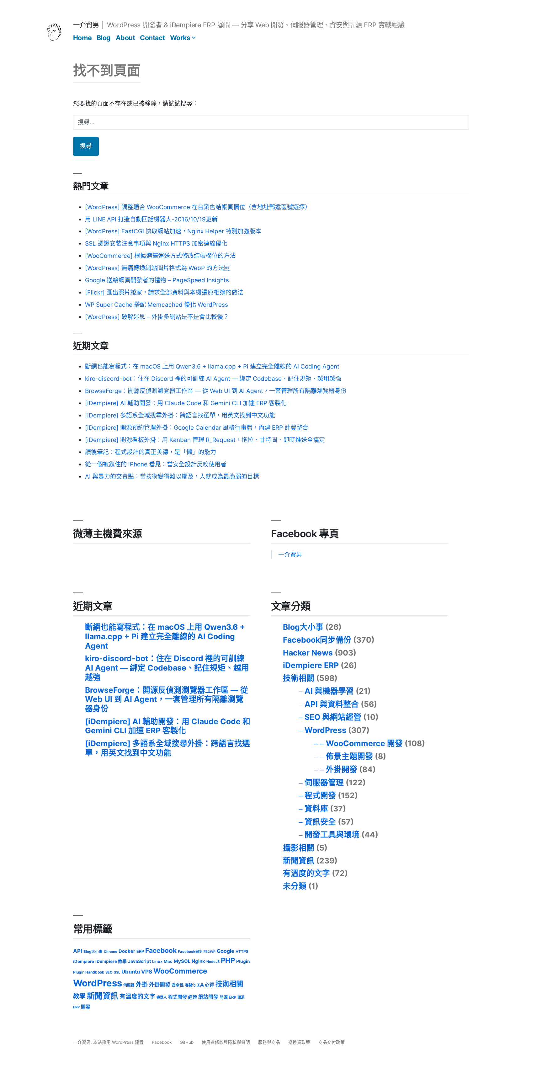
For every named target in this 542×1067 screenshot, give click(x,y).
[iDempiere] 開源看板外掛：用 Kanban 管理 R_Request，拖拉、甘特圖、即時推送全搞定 (205, 439)
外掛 (142, 984)
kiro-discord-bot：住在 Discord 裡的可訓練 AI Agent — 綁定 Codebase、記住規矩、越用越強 (213, 378)
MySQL (182, 961)
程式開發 (320, 795)
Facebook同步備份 (317, 640)
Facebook (161, 950)
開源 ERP (228, 997)
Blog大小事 (303, 627)
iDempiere (83, 961)
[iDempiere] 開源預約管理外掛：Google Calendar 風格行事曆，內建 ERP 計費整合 (196, 427)
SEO (109, 972)
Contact (152, 38)
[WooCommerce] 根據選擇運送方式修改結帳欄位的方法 (160, 255)
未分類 (294, 886)
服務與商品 (269, 1042)
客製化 (190, 985)
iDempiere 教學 (111, 961)
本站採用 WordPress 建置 (119, 1042)
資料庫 (316, 808)
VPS (146, 972)
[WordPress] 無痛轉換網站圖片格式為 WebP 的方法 (157, 268)
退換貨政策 (299, 1042)
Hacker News (308, 652)
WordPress (325, 730)
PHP (228, 960)
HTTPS (242, 951)
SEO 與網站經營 (333, 717)
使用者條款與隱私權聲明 (226, 1042)
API (77, 951)
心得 (209, 985)
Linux (157, 961)
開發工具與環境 (332, 834)
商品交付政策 (331, 1042)
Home (82, 38)
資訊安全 (320, 821)
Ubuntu (130, 972)
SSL (117, 972)
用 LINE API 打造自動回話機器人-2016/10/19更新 (151, 219)
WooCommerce (180, 971)
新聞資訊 (298, 860)
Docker (127, 951)
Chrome (110, 951)
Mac (168, 961)
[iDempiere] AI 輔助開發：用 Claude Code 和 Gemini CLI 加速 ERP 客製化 (186, 403)
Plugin (243, 961)
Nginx (198, 961)
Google (225, 951)
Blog (104, 38)
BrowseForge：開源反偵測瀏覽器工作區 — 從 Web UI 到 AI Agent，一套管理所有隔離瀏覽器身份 (216, 391)
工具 (200, 985)
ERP (140, 951)
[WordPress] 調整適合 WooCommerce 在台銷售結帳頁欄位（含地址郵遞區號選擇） (198, 207)
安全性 (178, 985)
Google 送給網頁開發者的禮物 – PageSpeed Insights (157, 280)
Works (180, 38)
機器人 (162, 997)
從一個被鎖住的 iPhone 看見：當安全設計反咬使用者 (155, 464)
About (125, 38)
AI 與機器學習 (329, 691)
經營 (192, 997)
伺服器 (129, 985)
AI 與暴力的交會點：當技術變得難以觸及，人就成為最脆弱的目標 (172, 476)
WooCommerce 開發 (364, 743)
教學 (79, 996)
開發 (85, 1007)
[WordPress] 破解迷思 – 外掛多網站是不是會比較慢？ (157, 317)
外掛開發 (341, 769)
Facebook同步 (190, 951)
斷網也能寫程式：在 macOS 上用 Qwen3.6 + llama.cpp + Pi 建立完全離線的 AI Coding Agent (212, 366)
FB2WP (209, 952)
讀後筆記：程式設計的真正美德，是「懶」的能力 (150, 452)
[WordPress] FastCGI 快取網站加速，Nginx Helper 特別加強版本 (173, 231)
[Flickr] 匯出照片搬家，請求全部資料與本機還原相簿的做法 (164, 292)
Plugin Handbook (88, 972)
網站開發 (208, 997)
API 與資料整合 (332, 704)
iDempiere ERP (311, 665)
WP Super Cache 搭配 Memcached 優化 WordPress (156, 304)
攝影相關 (298, 847)
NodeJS (213, 961)
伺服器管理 (324, 782)
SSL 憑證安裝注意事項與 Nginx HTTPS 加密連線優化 (156, 243)
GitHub (187, 1042)
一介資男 (86, 25)
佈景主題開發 (349, 756)
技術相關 (298, 678)
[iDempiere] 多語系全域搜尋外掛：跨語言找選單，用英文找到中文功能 (180, 415)
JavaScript (139, 961)
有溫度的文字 (306, 873)
